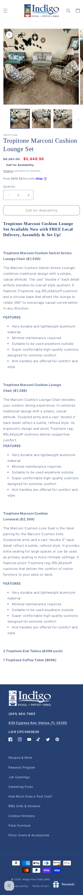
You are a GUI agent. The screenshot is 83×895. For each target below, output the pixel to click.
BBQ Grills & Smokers (24, 806)
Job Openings (19, 777)
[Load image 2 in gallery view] (41, 118)
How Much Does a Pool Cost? (31, 796)
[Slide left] (4, 120)
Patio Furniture (20, 825)
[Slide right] (78, 120)
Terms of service (42, 885)
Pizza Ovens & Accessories (29, 835)
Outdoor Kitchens (22, 816)
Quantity (9, 186)
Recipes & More (20, 757)
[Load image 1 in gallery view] (20, 118)
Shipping (8, 171)
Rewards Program (22, 767)
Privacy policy (19, 885)
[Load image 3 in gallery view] (62, 118)
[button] (5, 10)
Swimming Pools (21, 786)
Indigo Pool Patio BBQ (36, 879)
